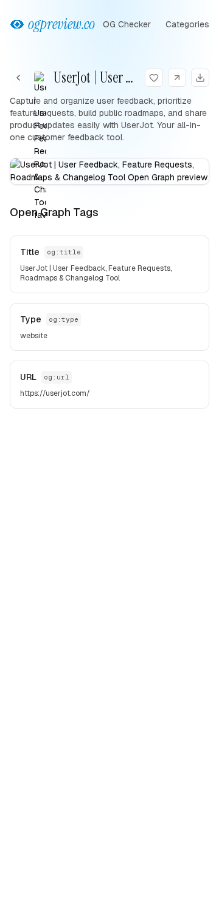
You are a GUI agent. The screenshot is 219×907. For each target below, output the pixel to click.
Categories (187, 24)
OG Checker (127, 24)
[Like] (154, 78)
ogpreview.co (61, 24)
